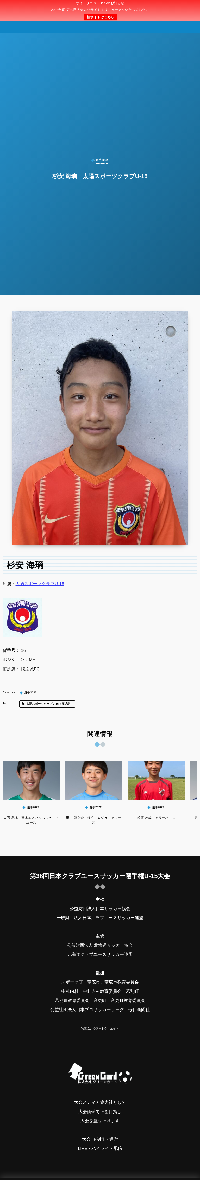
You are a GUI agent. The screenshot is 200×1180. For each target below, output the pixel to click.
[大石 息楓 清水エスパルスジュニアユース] (31, 780)
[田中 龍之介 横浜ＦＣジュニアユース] (93, 780)
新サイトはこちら (100, 17)
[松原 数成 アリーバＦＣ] (156, 780)
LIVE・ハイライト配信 (100, 1148)
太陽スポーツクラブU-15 (40, 584)
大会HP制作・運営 (100, 1139)
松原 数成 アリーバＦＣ (156, 818)
